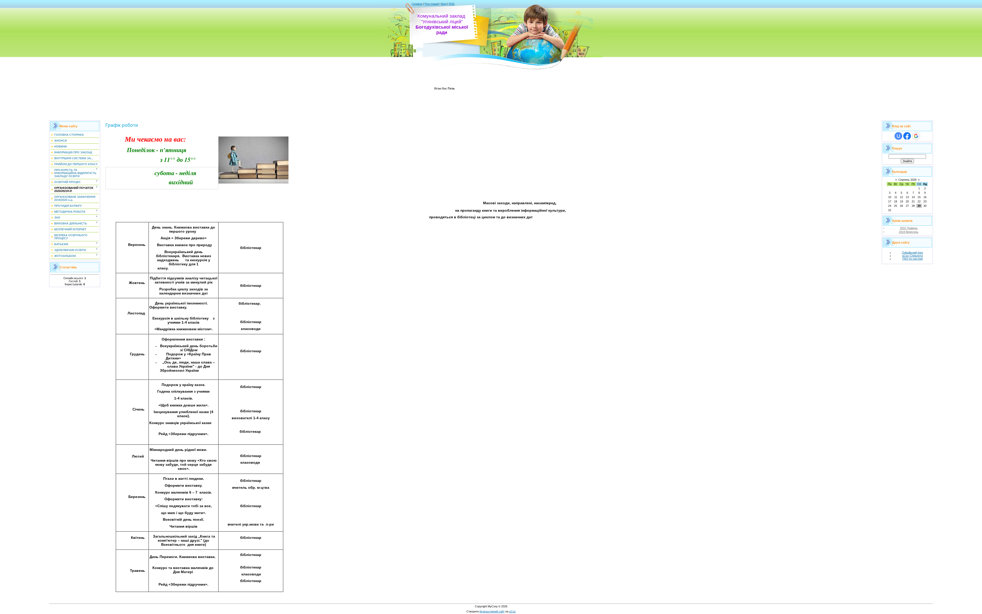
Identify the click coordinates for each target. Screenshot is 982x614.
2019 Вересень (908, 231)
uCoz (512, 611)
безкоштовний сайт (492, 611)
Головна (417, 3)
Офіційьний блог (912, 252)
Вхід (444, 3)
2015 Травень (909, 228)
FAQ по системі (912, 258)
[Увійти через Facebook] (907, 136)
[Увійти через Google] (916, 136)
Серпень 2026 (907, 179)
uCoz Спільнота (912, 255)
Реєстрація (432, 3)
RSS (451, 3)
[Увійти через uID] (898, 136)
